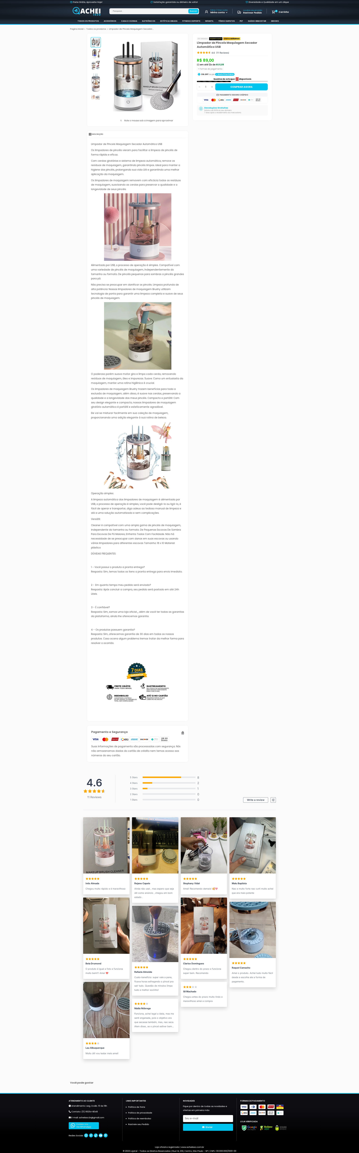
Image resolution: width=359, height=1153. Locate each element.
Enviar (209, 1127)
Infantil (209, 21)
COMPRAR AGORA (241, 87)
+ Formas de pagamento (210, 68)
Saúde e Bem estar (257, 21)
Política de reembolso (139, 1118)
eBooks (275, 21)
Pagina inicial (76, 28)
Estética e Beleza (168, 21)
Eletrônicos (148, 21)
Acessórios (110, 21)
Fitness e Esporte (191, 21)
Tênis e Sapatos (226, 21)
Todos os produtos (88, 21)
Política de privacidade (140, 1112)
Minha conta (217, 12)
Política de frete (136, 1106)
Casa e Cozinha (129, 21)
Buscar (193, 11)
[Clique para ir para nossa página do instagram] (86, 1135)
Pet (241, 21)
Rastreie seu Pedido (138, 1124)
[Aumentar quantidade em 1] (212, 87)
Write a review (255, 799)
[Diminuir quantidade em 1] (199, 87)
